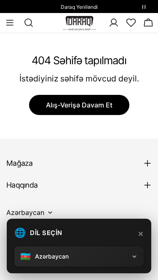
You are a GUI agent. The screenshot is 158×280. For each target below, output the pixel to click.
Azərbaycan (25, 212)
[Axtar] (26, 22)
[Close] (140, 234)
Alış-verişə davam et (79, 105)
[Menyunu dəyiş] (9, 22)
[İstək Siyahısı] (131, 22)
